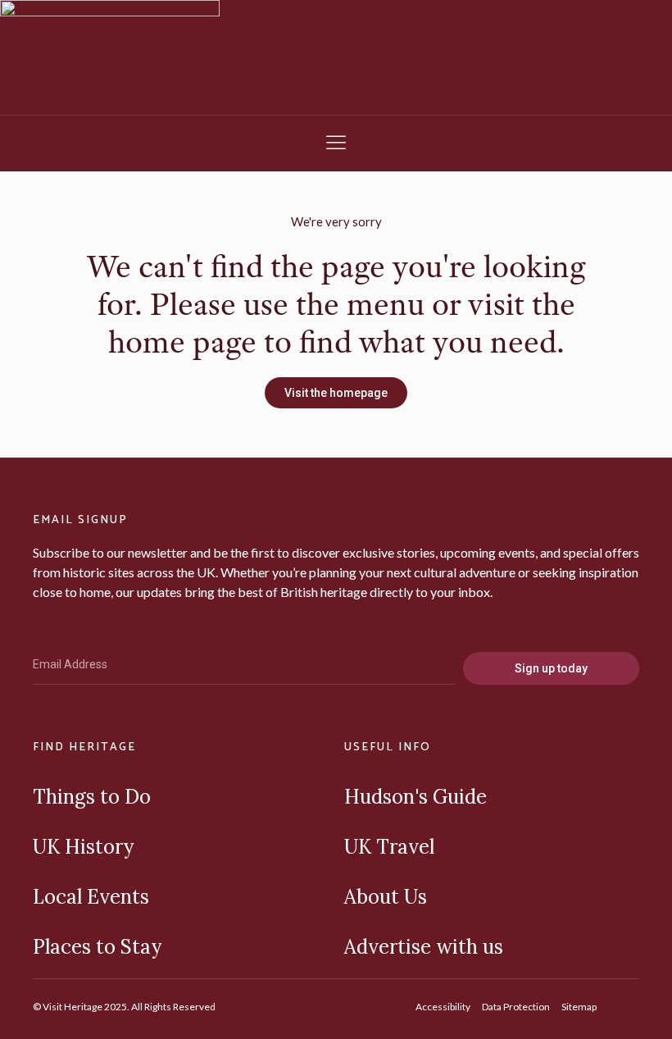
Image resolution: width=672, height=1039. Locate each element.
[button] (336, 143)
